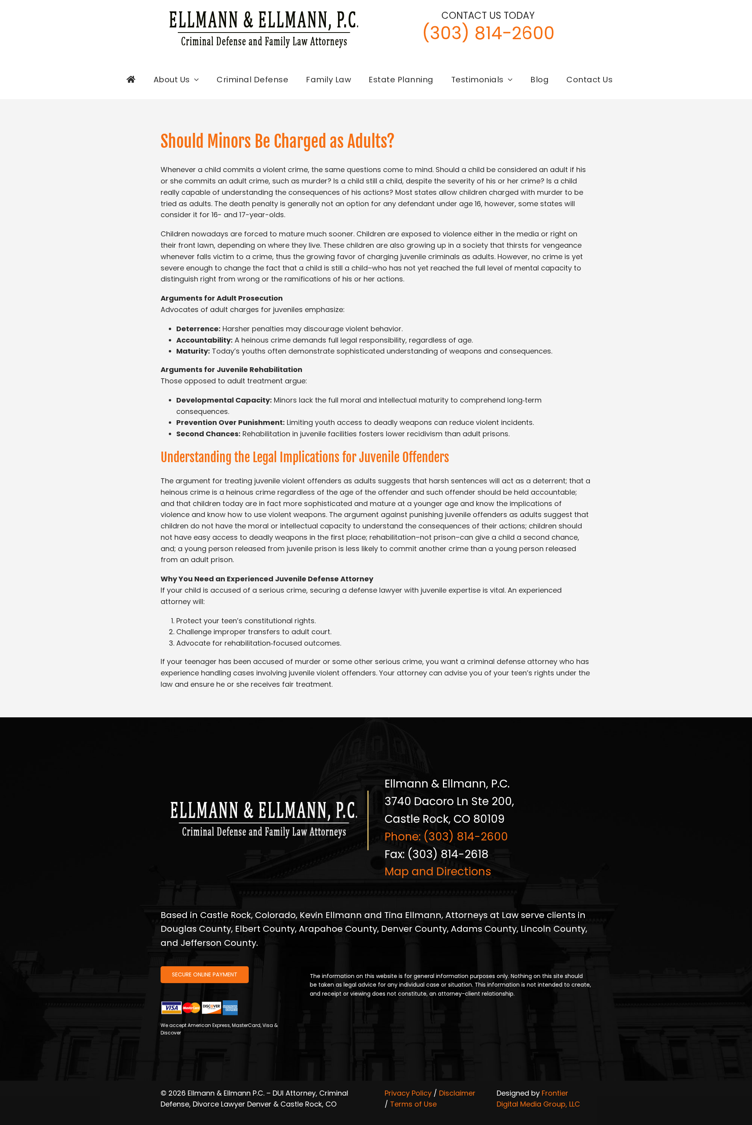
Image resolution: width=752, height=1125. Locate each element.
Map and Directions (438, 871)
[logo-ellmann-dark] (264, 11)
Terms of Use (413, 1104)
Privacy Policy (408, 1093)
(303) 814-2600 (488, 33)
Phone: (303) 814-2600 (446, 836)
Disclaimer (457, 1093)
